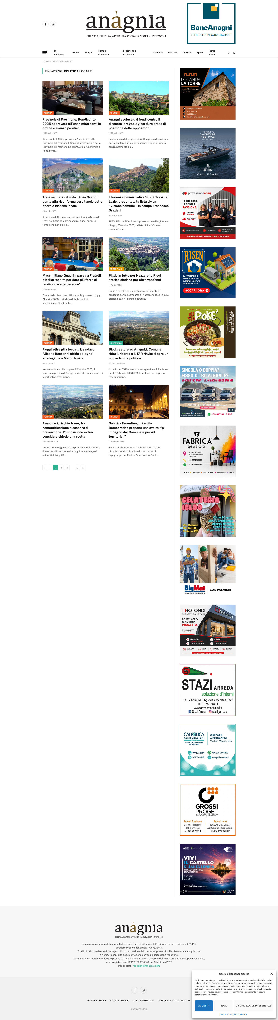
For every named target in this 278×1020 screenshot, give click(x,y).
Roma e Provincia (103, 52)
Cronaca (158, 52)
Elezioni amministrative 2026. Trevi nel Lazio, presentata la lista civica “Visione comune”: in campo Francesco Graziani (139, 203)
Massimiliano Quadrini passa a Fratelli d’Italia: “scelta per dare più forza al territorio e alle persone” (71, 280)
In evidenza (59, 52)
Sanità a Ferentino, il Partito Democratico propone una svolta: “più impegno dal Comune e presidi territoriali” (138, 429)
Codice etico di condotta (174, 1000)
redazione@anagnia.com (146, 965)
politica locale (56, 61)
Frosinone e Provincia (129, 52)
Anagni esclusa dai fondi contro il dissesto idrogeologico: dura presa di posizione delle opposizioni (137, 123)
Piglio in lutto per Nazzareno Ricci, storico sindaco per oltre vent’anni (135, 278)
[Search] (234, 52)
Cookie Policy (226, 1014)
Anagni (88, 52)
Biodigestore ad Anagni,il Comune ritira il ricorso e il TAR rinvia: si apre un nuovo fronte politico (138, 353)
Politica (172, 52)
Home (75, 52)
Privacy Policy (240, 1014)
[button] (271, 973)
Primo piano (211, 52)
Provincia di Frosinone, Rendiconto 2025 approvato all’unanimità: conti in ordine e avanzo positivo (71, 123)
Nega (223, 1005)
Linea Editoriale (143, 1000)
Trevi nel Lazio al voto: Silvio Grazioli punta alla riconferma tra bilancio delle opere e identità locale (72, 201)
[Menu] (44, 52)
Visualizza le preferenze (253, 1005)
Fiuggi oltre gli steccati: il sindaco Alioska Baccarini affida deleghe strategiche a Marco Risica (68, 353)
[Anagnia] (135, 24)
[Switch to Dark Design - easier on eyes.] (229, 52)
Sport (200, 52)
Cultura (187, 52)
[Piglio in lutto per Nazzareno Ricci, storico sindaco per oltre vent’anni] (139, 254)
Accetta (203, 1005)
